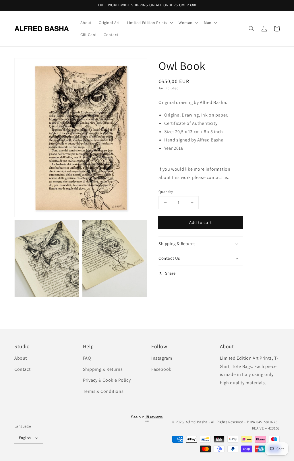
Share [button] (170, 273)
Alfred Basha (197, 421)
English (25, 437)
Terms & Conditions (103, 391)
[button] (251, 28)
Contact (22, 369)
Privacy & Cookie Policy (107, 380)
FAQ (87, 358)
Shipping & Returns (103, 369)
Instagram (161, 358)
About (20, 358)
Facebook (161, 369)
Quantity (165, 191)
